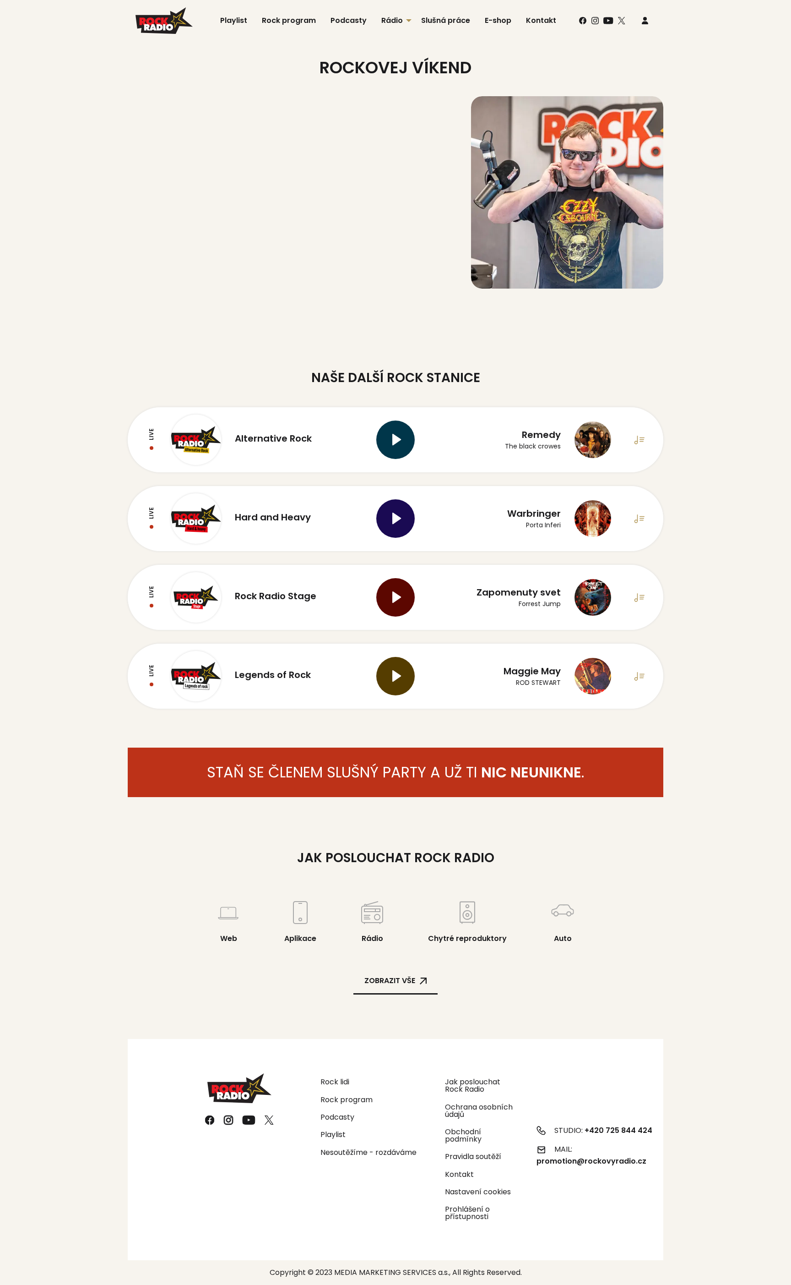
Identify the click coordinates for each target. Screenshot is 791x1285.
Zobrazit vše (389, 980)
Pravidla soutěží (473, 1156)
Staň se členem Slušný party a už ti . (395, 772)
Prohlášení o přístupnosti (467, 1213)
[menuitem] (645, 21)
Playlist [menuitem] (233, 20)
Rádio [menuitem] (392, 20)
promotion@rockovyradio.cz (591, 1161)
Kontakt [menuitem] (541, 20)
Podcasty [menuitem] (348, 20)
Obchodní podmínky (463, 1135)
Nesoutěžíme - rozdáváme (368, 1152)
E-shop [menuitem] (498, 20)
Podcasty (337, 1117)
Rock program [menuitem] (289, 20)
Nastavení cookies (478, 1192)
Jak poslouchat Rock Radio (472, 1085)
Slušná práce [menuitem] (445, 20)
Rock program (346, 1099)
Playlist (333, 1134)
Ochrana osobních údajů (479, 1111)
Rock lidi (334, 1082)
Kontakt (459, 1174)
